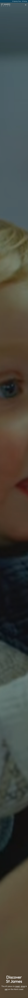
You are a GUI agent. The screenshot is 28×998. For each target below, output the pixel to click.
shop (23, 986)
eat (6, 989)
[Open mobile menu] (25, 5)
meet (17, 986)
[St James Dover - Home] (5, 5)
